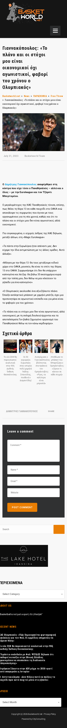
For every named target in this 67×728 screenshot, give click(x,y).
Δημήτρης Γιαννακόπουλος (21, 184)
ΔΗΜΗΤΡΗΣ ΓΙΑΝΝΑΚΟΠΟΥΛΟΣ (22, 411)
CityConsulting (38, 719)
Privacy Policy (50, 714)
